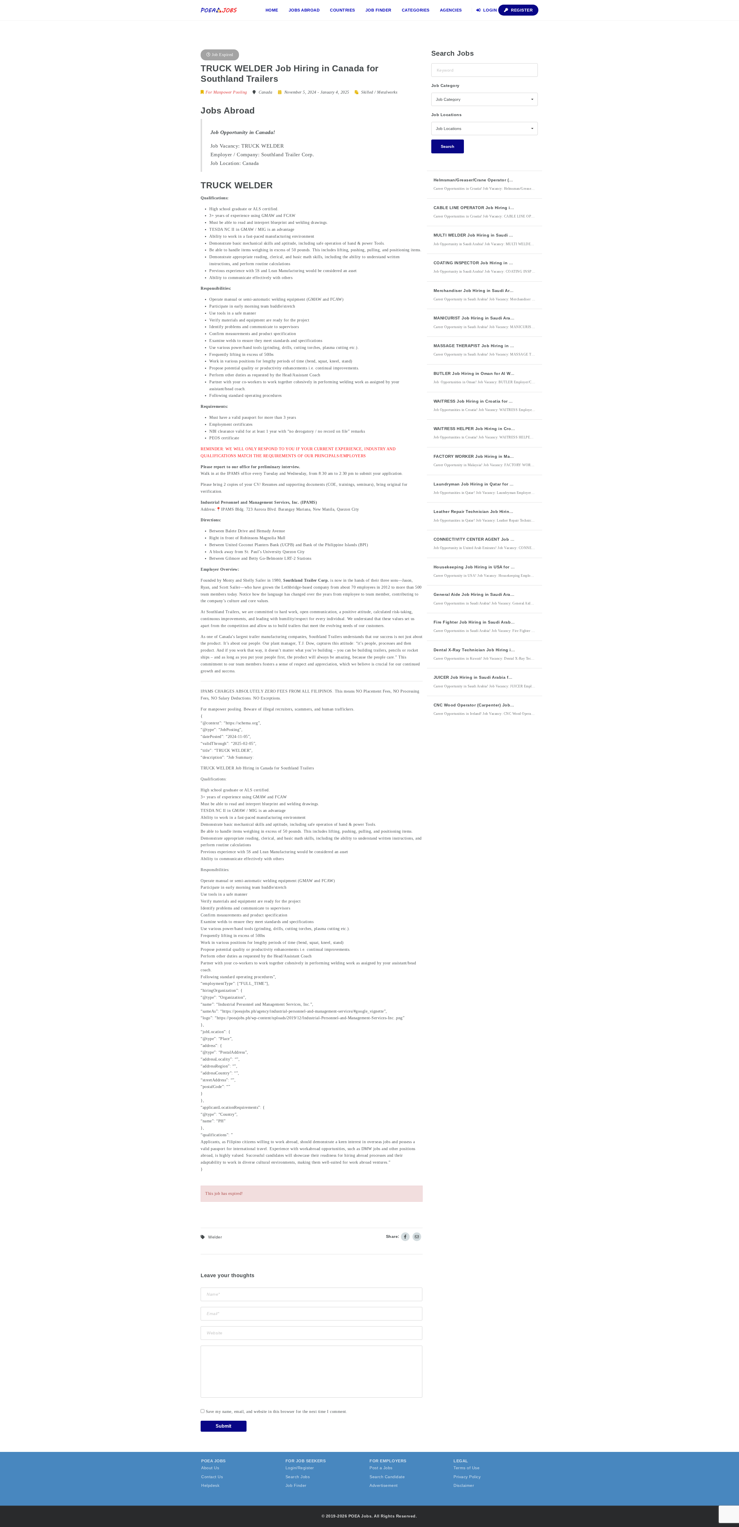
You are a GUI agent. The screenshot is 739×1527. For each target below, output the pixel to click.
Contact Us (212, 1476)
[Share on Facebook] (405, 1236)
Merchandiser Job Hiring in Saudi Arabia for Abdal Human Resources (506, 290)
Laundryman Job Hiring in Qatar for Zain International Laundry (500, 484)
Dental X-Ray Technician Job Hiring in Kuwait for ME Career (496, 650)
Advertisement (384, 1485)
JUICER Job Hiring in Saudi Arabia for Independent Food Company (504, 677)
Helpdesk (210, 1485)
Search (447, 146)
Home (272, 10)
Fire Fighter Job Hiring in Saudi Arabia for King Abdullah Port (498, 622)
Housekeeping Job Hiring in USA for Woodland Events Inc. (495, 567)
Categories (416, 10)
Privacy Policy (467, 1476)
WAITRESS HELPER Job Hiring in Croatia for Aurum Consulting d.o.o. (506, 428)
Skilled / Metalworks (379, 92)
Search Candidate (387, 1476)
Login (489, 10)
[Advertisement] (474, 827)
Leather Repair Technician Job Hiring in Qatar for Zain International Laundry (514, 511)
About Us (210, 1467)
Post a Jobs (381, 1467)
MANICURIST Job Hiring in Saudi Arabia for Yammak (488, 318)
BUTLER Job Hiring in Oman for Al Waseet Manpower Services (499, 373)
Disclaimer (464, 1485)
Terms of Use (466, 1467)
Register (521, 10)
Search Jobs (297, 1476)
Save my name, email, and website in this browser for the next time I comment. (277, 1411)
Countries (342, 10)
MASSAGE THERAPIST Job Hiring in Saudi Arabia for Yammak (498, 345)
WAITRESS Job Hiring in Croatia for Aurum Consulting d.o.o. (497, 401)
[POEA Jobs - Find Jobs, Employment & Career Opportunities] (219, 10)
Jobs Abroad (304, 10)
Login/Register (299, 1467)
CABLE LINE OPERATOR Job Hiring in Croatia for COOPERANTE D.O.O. (508, 207)
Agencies (451, 10)
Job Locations (446, 114)
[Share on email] (417, 1236)
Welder (215, 1237)
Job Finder (378, 10)
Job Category (445, 85)
